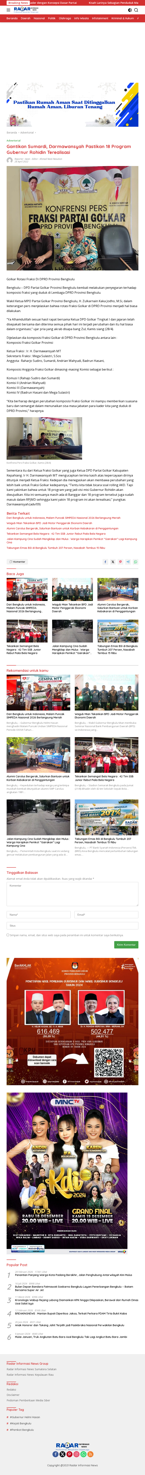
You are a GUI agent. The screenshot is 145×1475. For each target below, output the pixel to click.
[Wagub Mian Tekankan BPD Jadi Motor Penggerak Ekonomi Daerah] (72, 589)
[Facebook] (55, 1454)
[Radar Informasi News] (26, 10)
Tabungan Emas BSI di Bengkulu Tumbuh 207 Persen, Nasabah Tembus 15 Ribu (56, 548)
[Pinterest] (69, 1454)
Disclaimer (13, 1395)
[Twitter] (62, 1454)
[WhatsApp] (83, 1454)
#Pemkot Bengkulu (22, 1430)
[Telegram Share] (128, 562)
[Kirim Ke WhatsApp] (135, 562)
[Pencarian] (136, 10)
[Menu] (9, 10)
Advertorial (14, 140)
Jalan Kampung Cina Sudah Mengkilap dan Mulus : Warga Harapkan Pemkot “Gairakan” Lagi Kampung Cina (72, 540)
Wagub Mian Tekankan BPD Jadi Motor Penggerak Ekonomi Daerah (49, 523)
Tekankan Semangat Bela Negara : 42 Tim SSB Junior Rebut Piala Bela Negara (56, 533)
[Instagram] (76, 1454)
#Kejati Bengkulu (20, 1423)
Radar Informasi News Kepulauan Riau (30, 1374)
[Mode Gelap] (130, 10)
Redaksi (11, 1389)
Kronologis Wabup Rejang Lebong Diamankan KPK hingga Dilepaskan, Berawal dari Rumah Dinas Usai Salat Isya (76, 1301)
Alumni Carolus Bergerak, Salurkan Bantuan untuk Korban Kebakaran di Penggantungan (62, 528)
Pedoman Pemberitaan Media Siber (28, 1400)
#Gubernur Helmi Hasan (25, 1417)
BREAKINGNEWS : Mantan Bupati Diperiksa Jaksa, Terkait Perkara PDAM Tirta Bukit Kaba (71, 1313)
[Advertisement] (72, 50)
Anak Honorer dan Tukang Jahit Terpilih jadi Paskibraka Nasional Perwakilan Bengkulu (69, 1325)
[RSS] (90, 1454)
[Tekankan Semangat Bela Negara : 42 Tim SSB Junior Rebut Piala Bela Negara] (27, 631)
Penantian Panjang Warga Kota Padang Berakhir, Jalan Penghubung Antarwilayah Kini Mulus (73, 1275)
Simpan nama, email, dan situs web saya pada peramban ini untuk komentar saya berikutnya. (66, 935)
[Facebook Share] (105, 562)
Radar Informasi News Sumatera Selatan (31, 1369)
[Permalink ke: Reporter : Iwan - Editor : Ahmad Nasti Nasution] (10, 160)
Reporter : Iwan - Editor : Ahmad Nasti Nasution (38, 159)
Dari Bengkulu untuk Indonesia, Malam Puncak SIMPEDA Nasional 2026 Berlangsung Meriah (63, 518)
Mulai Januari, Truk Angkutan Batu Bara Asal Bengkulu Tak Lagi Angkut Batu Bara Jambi (71, 1337)
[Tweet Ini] (113, 562)
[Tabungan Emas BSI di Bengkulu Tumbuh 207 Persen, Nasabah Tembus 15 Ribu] (117, 631)
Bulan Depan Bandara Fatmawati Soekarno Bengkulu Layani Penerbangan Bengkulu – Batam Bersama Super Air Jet (74, 1288)
